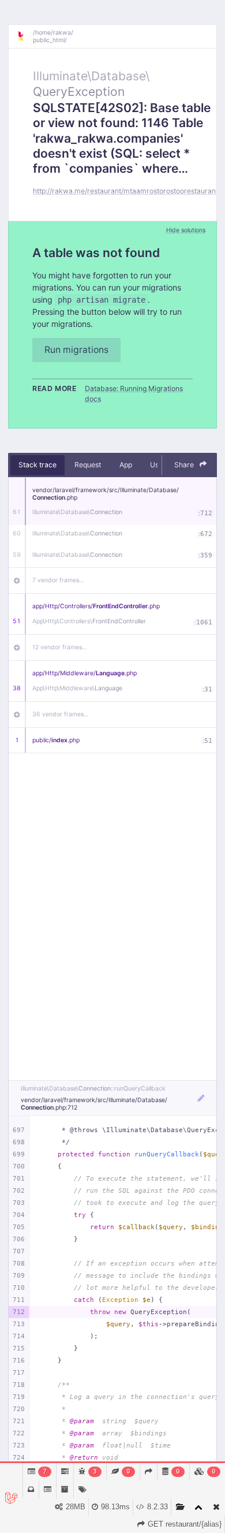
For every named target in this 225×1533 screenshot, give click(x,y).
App (125, 464)
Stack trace (37, 464)
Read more (54, 388)
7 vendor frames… (58, 580)
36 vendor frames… (60, 714)
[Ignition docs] (25, 36)
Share (185, 464)
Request (87, 464)
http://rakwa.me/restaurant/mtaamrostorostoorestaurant (125, 191)
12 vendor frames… (59, 647)
